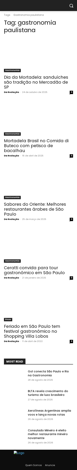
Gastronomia (12, 70)
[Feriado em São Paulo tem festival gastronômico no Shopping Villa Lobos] (38, 304)
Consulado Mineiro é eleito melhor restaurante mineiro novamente (48, 434)
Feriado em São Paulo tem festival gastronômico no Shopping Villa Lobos (32, 331)
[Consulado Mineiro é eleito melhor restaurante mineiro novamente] (14, 436)
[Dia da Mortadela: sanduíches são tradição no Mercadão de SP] (38, 55)
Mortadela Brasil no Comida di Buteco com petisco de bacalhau (36, 145)
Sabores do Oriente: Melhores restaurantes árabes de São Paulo (35, 209)
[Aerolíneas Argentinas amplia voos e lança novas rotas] (14, 416)
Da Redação (11, 92)
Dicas (8, 319)
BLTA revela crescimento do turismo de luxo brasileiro (48, 393)
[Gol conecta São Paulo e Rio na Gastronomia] (14, 377)
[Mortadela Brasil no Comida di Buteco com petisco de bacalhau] (38, 118)
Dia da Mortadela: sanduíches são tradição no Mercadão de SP (36, 82)
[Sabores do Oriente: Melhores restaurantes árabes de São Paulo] (38, 182)
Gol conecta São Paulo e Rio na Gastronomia (48, 373)
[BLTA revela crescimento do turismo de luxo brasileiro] (14, 396)
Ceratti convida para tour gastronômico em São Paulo (34, 270)
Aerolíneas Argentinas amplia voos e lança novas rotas (49, 413)
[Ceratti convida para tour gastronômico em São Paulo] (38, 245)
